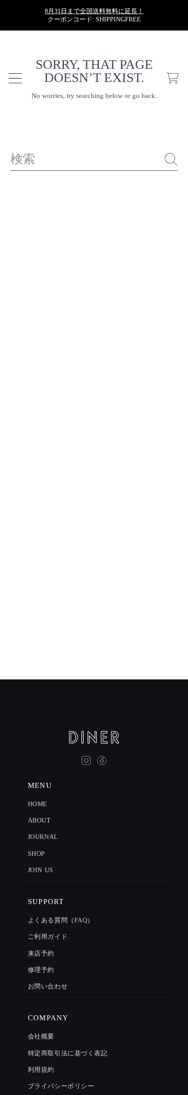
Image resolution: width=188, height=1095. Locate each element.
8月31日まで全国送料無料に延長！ (94, 11)
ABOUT (39, 820)
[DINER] (94, 737)
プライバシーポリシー (61, 1086)
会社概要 (41, 1036)
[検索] (171, 159)
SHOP (36, 853)
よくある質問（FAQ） (61, 920)
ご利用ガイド (48, 936)
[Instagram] (86, 760)
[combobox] (94, 159)
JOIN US (40, 870)
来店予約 (41, 953)
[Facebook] (101, 760)
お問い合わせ (48, 986)
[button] (15, 78)
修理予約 (41, 969)
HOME (37, 804)
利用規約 (41, 1069)
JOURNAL (43, 836)
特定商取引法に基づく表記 (68, 1053)
